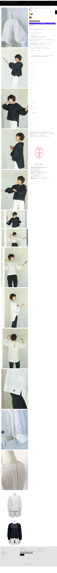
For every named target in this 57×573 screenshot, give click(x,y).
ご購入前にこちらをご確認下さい (28, 4)
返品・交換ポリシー (4, 554)
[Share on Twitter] (56, 13)
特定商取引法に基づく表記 (5, 552)
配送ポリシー (3, 553)
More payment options (32, 25)
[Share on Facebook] (56, 11)
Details (30, 27)
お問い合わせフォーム (40, 551)
